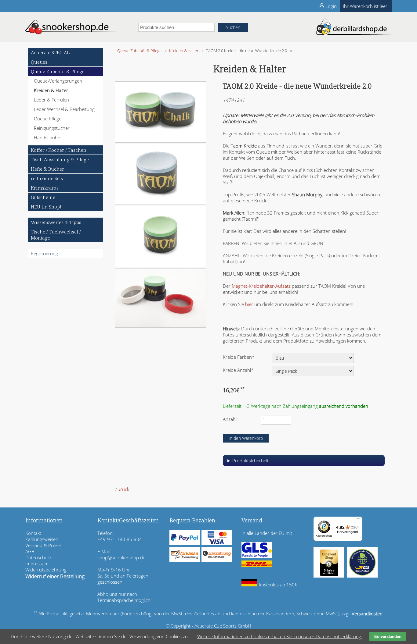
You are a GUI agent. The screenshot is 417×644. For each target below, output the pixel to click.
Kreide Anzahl (238, 370)
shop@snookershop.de (121, 557)
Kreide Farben (238, 357)
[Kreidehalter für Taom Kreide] (160, 326)
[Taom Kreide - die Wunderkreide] (160, 141)
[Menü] (358, 520)
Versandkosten (367, 613)
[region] (304, 463)
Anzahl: (230, 419)
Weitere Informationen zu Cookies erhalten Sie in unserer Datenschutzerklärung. (279, 636)
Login (331, 6)
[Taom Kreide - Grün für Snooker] (160, 265)
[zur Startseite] (71, 33)
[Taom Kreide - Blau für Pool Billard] (160, 203)
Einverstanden (387, 636)
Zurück (122, 489)
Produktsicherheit (250, 460)
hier (249, 304)
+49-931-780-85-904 (119, 539)
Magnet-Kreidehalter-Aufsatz (261, 286)
